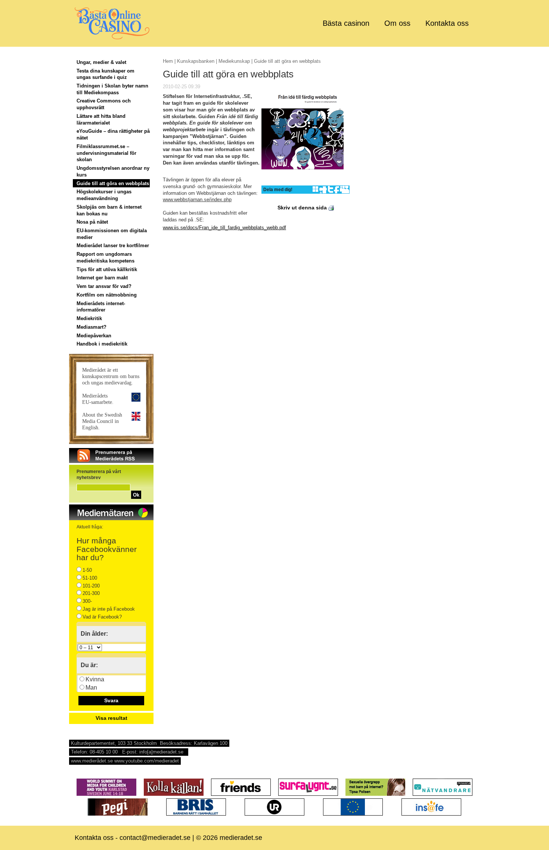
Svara (111, 700)
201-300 (91, 593)
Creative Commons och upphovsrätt (104, 104)
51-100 (90, 578)
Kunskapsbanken (195, 61)
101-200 (91, 586)
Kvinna (95, 679)
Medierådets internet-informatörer (101, 307)
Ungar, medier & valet (101, 62)
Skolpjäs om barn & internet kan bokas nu (109, 210)
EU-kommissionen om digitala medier (112, 234)
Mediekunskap (234, 61)
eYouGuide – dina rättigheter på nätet (113, 134)
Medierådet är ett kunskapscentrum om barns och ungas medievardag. (110, 376)
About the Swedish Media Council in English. (102, 421)
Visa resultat (111, 718)
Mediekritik (89, 318)
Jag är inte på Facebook (109, 609)
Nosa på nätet (92, 222)
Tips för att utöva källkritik (107, 269)
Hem (168, 61)
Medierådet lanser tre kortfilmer (113, 245)
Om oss (397, 23)
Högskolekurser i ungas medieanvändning (104, 195)
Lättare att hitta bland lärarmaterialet (101, 119)
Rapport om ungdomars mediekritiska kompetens (105, 257)
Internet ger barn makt (102, 277)
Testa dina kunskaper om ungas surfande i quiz (105, 74)
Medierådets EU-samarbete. (98, 399)
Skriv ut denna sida (302, 208)
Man (91, 687)
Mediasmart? (91, 327)
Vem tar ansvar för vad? (104, 286)
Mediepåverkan (94, 335)
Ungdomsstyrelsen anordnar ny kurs (113, 171)
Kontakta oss (447, 23)
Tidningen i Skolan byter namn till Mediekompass (112, 89)
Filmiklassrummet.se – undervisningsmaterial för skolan (106, 153)
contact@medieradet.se (155, 837)
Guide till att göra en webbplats (113, 183)
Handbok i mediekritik (102, 344)
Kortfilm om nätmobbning (107, 295)
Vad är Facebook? (102, 617)
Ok (136, 495)
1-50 (87, 570)
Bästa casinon (346, 23)
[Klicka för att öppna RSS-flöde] (111, 461)
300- (87, 601)
